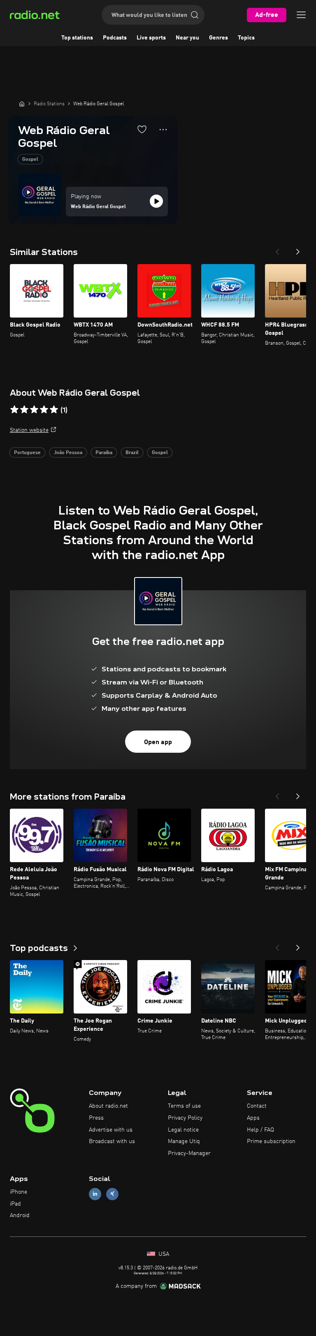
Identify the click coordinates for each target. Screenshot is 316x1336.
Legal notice (183, 1130)
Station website (29, 430)
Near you (187, 38)
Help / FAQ (260, 1130)
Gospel (30, 159)
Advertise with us (110, 1130)
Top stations (77, 38)
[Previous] (277, 249)
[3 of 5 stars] (34, 410)
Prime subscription (271, 1141)
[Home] (22, 103)
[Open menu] (301, 15)
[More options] (163, 130)
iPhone (18, 1192)
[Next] (298, 249)
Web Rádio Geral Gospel (98, 206)
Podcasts (115, 38)
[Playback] (156, 201)
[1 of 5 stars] (14, 410)
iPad (15, 1204)
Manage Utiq (184, 1141)
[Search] (195, 15)
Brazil (132, 452)
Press (96, 1118)
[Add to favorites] (142, 129)
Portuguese (27, 452)
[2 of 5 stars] (24, 410)
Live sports (151, 38)
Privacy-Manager (189, 1153)
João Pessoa (68, 452)
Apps (253, 1118)
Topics (246, 38)
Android (20, 1215)
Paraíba (103, 452)
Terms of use (184, 1106)
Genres (218, 38)
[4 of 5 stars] (44, 410)
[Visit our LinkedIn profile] (95, 1194)
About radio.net (108, 1106)
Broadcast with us (112, 1141)
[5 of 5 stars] (54, 410)
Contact (257, 1106)
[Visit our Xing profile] (112, 1194)
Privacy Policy (185, 1118)
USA (163, 1254)
